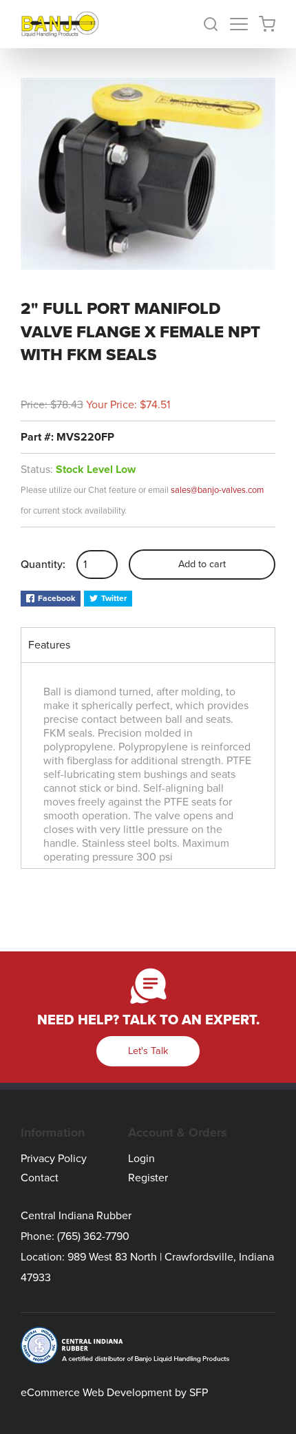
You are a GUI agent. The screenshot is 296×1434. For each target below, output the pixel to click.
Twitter (114, 598)
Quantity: (43, 564)
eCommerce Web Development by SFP (114, 1393)
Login (141, 1159)
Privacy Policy (54, 1159)
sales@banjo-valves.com (217, 490)
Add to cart (202, 564)
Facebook (56, 598)
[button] (216, 24)
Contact (40, 1178)
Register (148, 1178)
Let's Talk (148, 1051)
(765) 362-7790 (93, 1236)
